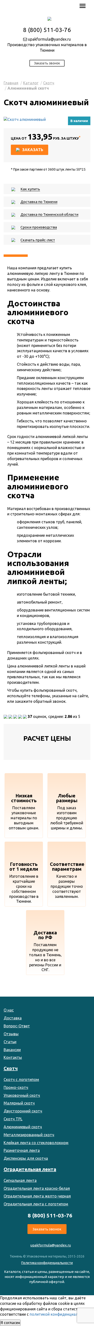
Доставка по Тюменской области (49, 214)
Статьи (10, 1042)
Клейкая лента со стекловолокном (36, 1143)
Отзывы (11, 1034)
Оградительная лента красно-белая (37, 1188)
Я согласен (10, 1322)
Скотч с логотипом (21, 1079)
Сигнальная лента (20, 1180)
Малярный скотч (19, 1103)
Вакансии (12, 1050)
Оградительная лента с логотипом (36, 1204)
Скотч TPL (13, 1119)
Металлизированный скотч (29, 1135)
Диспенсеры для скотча (26, 1158)
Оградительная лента (30, 1169)
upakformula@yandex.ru (49, 39)
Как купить (30, 189)
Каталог (30, 83)
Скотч (48, 83)
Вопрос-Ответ (17, 1026)
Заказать (32, 150)
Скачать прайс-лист (37, 240)
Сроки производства (38, 227)
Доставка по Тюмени (38, 202)
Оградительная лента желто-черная (37, 1196)
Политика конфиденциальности (47, 1263)
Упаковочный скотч (22, 1095)
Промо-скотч (16, 1087)
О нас (9, 1010)
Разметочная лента (22, 1150)
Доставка (13, 1018)
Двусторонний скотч (23, 1111)
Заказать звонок (47, 63)
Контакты (13, 1057)
